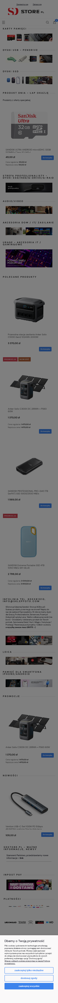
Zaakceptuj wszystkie (29, 986)
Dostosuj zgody (29, 978)
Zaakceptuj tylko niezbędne (29, 970)
